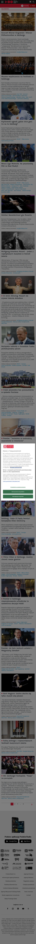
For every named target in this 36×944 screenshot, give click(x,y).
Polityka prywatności (16, 467)
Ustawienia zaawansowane (17, 487)
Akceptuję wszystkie (18, 496)
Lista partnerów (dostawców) (11, 481)
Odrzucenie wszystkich (18, 491)
